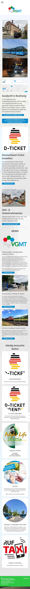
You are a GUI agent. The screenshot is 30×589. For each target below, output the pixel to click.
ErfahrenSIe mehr (8, 272)
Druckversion (6, 578)
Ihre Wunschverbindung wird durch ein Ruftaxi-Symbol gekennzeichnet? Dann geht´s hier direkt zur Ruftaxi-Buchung (15, 121)
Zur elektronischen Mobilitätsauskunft (13, 114)
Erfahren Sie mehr (8, 183)
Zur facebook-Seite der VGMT (11, 224)
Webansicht (26, 578)
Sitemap (12, 578)
